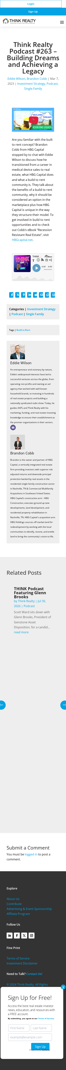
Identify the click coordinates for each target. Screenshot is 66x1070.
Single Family (33, 89)
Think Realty (26, 601)
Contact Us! (34, 974)
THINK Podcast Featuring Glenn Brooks (30, 592)
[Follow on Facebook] (17, 935)
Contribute (14, 904)
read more (21, 632)
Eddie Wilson (16, 79)
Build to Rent (23, 330)
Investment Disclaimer (22, 963)
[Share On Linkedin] (29, 295)
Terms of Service (18, 958)
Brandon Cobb (37, 79)
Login (30, 4)
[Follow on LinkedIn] (9, 935)
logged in (31, 854)
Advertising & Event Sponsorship (29, 909)
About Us (13, 899)
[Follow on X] (24, 935)
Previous (4, 705)
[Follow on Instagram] (31, 935)
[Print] (53, 295)
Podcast (52, 84)
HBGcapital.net (22, 240)
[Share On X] (17, 295)
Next (62, 705)
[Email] (13, 427)
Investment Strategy (31, 84)
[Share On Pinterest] (23, 295)
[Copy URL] (47, 295)
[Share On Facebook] (11, 295)
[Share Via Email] (41, 295)
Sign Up (33, 11)
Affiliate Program (18, 914)
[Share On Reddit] (35, 295)
